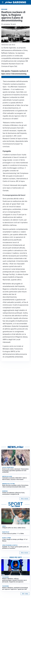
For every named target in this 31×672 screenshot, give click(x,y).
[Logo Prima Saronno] (15, 2)
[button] (15, 77)
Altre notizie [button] (24, 499)
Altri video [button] (25, 593)
